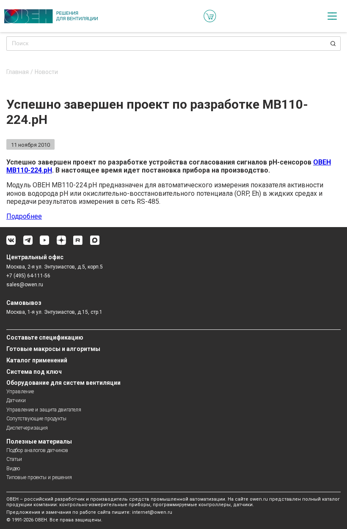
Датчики (16, 400)
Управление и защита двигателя (43, 410)
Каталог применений (36, 360)
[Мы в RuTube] (78, 243)
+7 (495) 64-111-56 (28, 276)
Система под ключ (34, 371)
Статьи (14, 459)
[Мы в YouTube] (44, 243)
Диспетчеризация (27, 428)
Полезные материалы (39, 441)
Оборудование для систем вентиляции (63, 382)
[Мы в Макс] (94, 243)
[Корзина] (210, 16)
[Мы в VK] (11, 243)
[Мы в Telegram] (28, 243)
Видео (13, 468)
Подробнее (24, 216)
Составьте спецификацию (44, 337)
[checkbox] (332, 16)
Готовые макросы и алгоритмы (53, 348)
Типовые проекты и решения (39, 477)
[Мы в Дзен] (61, 243)
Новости (46, 72)
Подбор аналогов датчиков (37, 450)
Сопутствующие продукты (36, 419)
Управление (20, 392)
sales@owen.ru (24, 285)
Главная (17, 72)
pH (48, 170)
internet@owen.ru (152, 512)
